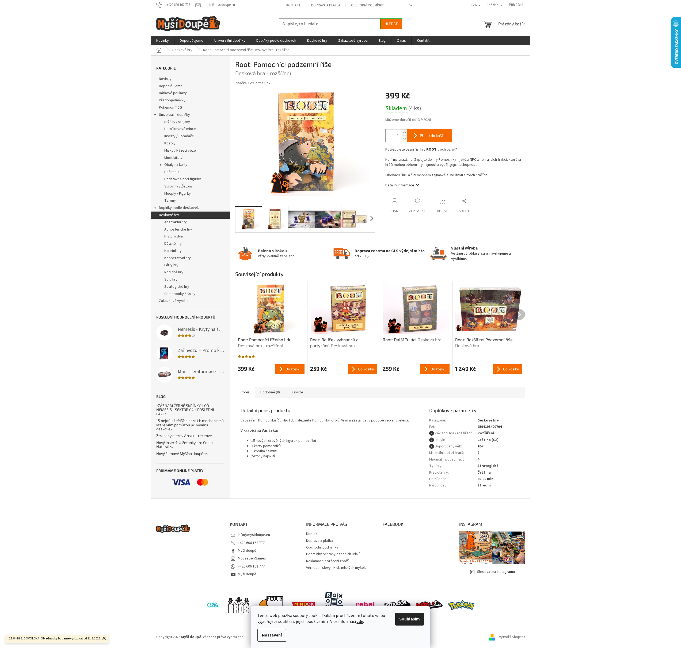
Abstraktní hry (175, 222)
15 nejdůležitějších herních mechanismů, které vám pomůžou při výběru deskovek (190, 425)
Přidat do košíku (433, 135)
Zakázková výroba (173, 301)
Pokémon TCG (170, 107)
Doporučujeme (170, 86)
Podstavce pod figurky (182, 179)
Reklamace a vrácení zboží (327, 561)
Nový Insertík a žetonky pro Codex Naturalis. (185, 444)
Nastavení (272, 635)
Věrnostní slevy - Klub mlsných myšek (336, 567)
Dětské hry (173, 243)
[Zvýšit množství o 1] (404, 132)
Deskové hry (169, 215)
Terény (170, 200)
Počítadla (171, 172)
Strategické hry (176, 286)
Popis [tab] (245, 392)
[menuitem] (162, 40)
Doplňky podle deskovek (179, 207)
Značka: (252, 83)
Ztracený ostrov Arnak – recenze (184, 436)
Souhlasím (409, 619)
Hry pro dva (173, 236)
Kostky (170, 143)
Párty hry (171, 265)
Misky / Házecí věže (180, 150)
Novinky (165, 79)
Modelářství (173, 157)
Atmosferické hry (178, 229)
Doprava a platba (325, 5)
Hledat (391, 23)
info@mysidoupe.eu (254, 535)
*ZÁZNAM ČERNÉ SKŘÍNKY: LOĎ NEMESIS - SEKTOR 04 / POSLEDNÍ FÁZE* (185, 410)
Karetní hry (173, 251)
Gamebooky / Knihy (179, 294)
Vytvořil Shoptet (512, 637)
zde (360, 621)
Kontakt (293, 5)
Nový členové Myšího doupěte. (182, 453)
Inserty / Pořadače (179, 136)
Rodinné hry (173, 272)
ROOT (431, 149)
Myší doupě (247, 550)
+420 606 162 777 (251, 543)
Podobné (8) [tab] (270, 392)
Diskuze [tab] (297, 392)
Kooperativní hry (177, 258)
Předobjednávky (172, 100)
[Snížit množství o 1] (404, 139)
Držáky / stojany (177, 122)
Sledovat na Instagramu (496, 571)
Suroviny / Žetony (178, 186)
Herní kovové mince (180, 129)
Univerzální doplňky (174, 114)
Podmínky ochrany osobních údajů (333, 554)
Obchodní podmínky (367, 5)
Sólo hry (170, 279)
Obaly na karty (175, 164)
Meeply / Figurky (177, 193)
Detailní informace (399, 185)
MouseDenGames (252, 558)
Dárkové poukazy (173, 93)
